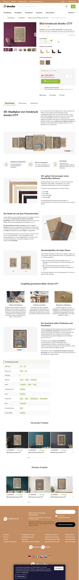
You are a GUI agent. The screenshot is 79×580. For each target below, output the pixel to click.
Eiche (21, 380)
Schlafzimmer (34, 398)
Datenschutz (25, 539)
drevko (47, 547)
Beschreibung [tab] (9, 103)
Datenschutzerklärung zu (63, 517)
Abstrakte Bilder (69, 534)
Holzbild (22, 413)
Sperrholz (33, 380)
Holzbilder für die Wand (51, 534)
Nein (21, 408)
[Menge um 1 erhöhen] (72, 76)
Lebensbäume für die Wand (52, 541)
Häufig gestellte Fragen (28, 534)
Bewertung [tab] (22, 103)
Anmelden (69, 524)
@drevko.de (37, 547)
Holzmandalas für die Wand (52, 539)
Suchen (66, 6)
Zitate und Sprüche (70, 541)
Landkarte (23, 384)
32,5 (21, 371)
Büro (21, 398)
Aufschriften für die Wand (52, 537)
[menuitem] (7, 12)
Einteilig (22, 389)
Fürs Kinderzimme (70, 537)
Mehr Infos (25, 572)
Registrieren (71, 1)
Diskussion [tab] (34, 103)
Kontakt (13, 1)
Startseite (6, 534)
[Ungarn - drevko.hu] (49, 556)
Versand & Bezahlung (36, 1)
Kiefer (27, 380)
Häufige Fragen (22, 1)
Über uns (6, 1)
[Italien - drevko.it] (37, 556)
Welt (34, 384)
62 (24, 366)
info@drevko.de (13, 519)
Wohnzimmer (43, 398)
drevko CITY (44, 337)
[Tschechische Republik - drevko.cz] (41, 556)
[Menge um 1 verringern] (66, 76)
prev (5, 444)
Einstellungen (21, 576)
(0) (48, 26)
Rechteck (22, 394)
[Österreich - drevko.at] (33, 556)
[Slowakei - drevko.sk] (45, 556)
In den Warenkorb (50, 81)
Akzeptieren (58, 568)
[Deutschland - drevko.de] (29, 556)
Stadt (29, 384)
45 (21, 366)
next (74, 444)
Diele (26, 398)
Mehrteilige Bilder (70, 539)
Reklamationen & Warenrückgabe (31, 541)
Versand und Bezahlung (10, 541)
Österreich (23, 403)
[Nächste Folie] (35, 34)
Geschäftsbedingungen (28, 537)
